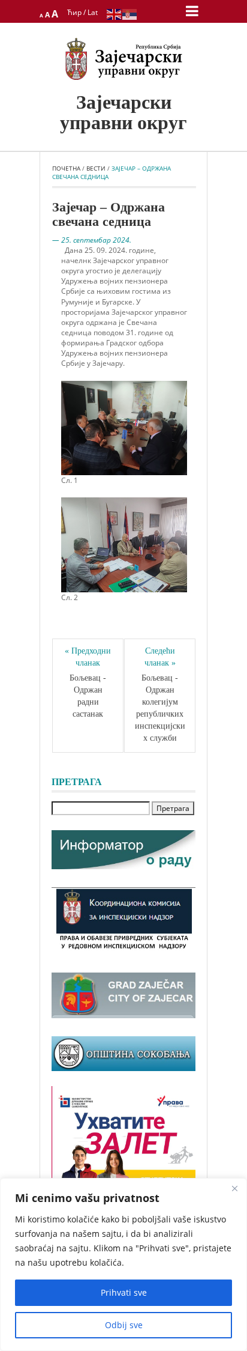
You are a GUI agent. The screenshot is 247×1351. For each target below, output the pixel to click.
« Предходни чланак (89, 656)
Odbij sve (124, 1325)
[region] (123, 1264)
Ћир (74, 12)
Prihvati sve (124, 1292)
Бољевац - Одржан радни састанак (89, 695)
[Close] (234, 1188)
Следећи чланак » (160, 656)
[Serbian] (130, 13)
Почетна (66, 168)
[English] (114, 13)
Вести (96, 168)
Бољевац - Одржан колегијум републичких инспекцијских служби (160, 707)
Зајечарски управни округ (123, 112)
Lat (93, 12)
